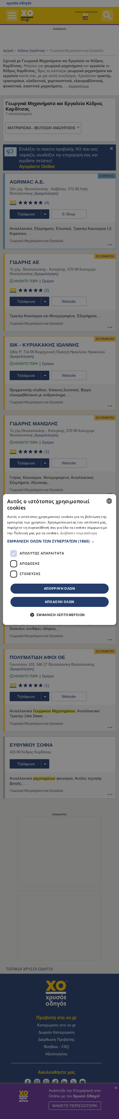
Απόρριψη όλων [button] (59, 588)
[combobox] (109, 501)
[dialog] (59, 559)
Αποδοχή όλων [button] (59, 601)
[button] (59, 541)
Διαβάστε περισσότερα (78, 533)
